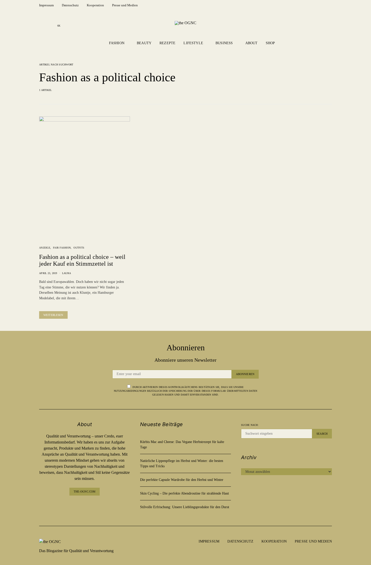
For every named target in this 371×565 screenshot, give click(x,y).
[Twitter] (96, 506)
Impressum (46, 5)
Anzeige (44, 247)
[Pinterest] (88, 506)
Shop (270, 43)
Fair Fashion (62, 247)
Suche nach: (250, 425)
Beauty (144, 43)
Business (224, 43)
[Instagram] (50, 22)
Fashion (116, 43)
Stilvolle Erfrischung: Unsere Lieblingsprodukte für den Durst (184, 507)
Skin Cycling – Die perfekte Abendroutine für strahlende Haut (184, 493)
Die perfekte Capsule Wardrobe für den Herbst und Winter (181, 480)
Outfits (78, 247)
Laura (66, 273)
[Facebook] (42, 22)
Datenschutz (70, 5)
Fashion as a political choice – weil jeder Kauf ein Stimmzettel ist (82, 260)
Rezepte (167, 43)
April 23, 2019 (48, 273)
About (251, 43)
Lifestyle (193, 43)
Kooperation (95, 5)
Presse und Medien (125, 5)
